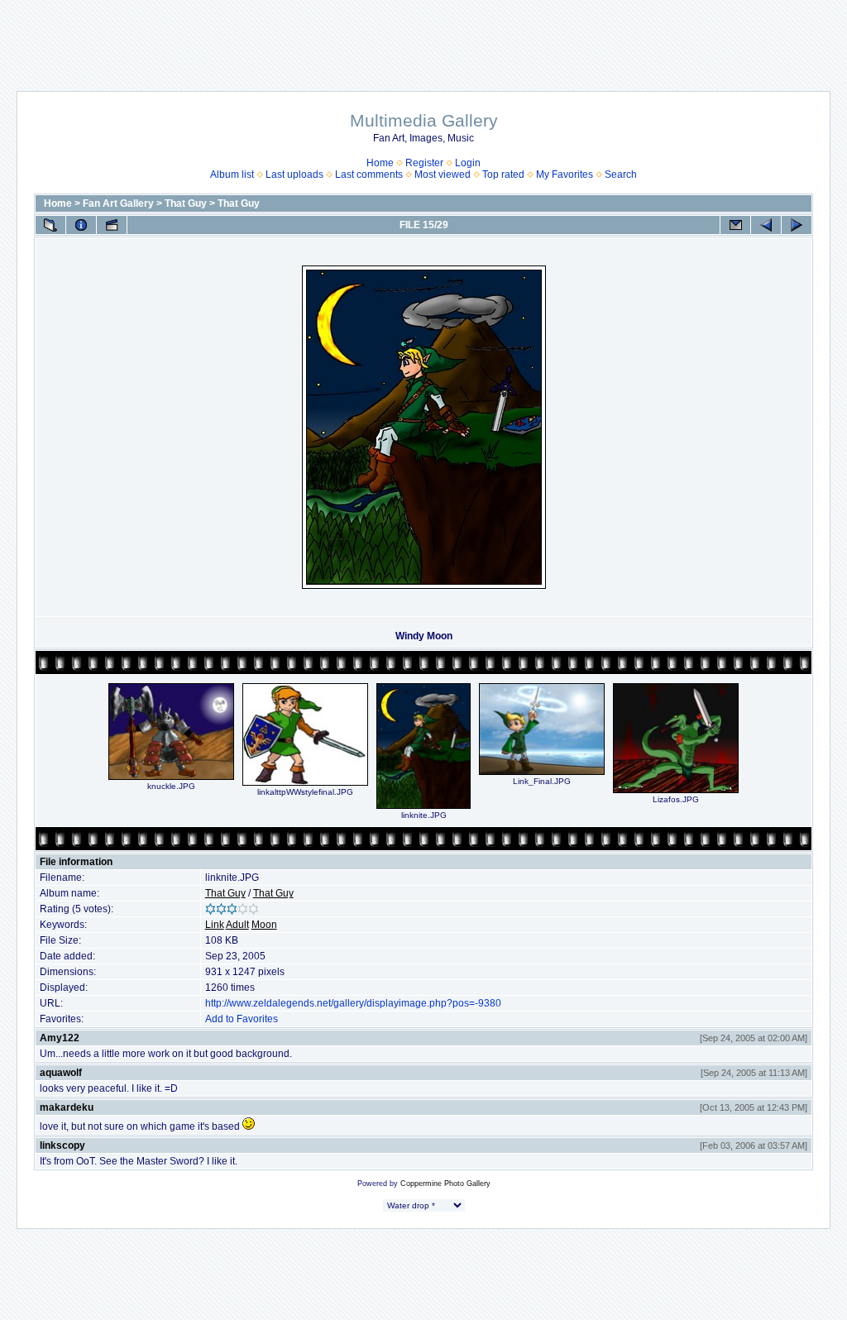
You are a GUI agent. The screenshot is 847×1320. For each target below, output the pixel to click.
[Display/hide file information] (81, 225)
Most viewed (442, 174)
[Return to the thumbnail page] (50, 225)
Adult (237, 924)
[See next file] (796, 225)
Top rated (503, 174)
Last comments (369, 174)
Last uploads (294, 174)
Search (621, 174)
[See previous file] (766, 225)
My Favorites (564, 174)
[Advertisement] (423, 37)
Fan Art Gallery (118, 203)
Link (214, 924)
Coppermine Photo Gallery (445, 1183)
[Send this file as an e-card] (735, 225)
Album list (232, 174)
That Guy (186, 203)
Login (468, 163)
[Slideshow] (112, 225)
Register (424, 163)
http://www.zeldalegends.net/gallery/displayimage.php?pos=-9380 (353, 1003)
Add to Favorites (241, 1019)
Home (380, 163)
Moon (264, 924)
